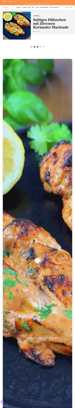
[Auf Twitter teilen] (37, 47)
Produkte (19, 7)
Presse (37, 7)
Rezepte (25, 7)
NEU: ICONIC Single (44, 7)
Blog (29, 7)
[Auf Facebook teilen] (34, 47)
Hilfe (33, 7)
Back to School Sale (54, 7)
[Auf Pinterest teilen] (40, 47)
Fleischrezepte (36, 15)
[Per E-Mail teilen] (44, 47)
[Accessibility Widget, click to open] (2, 402)
